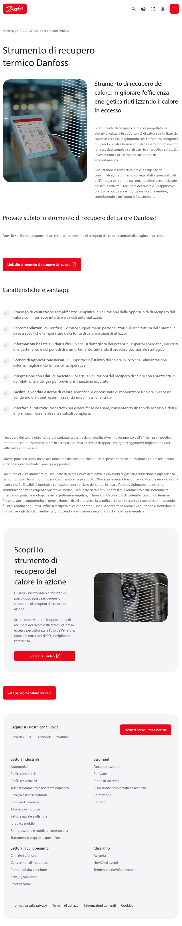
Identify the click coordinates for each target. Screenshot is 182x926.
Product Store (21, 884)
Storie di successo (106, 780)
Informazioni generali (100, 905)
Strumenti (102, 759)
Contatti (100, 802)
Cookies (127, 905)
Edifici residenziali (24, 780)
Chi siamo (102, 848)
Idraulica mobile (23, 823)
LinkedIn (17, 737)
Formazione (102, 795)
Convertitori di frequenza (29, 862)
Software (100, 773)
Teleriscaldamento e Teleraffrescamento (40, 788)
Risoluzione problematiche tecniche (120, 788)
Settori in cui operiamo (30, 848)
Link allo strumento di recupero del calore (38, 264)
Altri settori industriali (26, 809)
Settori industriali (25, 759)
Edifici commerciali (24, 773)
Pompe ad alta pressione (29, 869)
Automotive (19, 766)
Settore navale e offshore (29, 816)
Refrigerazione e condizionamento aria (39, 830)
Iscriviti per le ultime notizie (146, 730)
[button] (153, 9)
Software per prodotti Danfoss (49, 31)
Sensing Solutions (24, 876)
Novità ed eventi (106, 862)
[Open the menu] (174, 9)
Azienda (100, 855)
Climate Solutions (24, 855)
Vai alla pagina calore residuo (29, 693)
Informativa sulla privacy (29, 905)
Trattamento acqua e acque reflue (35, 837)
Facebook (43, 737)
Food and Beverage (25, 802)
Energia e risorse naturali (29, 795)
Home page (10, 31)
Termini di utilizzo (65, 905)
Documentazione (106, 766)
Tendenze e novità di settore (114, 869)
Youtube (62, 737)
